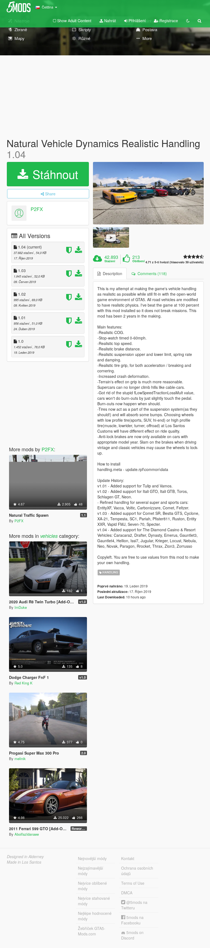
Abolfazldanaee (26, 834)
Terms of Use (132, 883)
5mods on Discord (132, 935)
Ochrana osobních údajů (137, 870)
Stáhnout (53, 174)
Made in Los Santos (24, 862)
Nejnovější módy (92, 858)
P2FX (37, 209)
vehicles (49, 535)
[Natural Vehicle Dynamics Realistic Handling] (148, 193)
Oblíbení (138, 261)
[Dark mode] (188, 20)
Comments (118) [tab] (151, 273)
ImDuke (20, 607)
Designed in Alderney (25, 856)
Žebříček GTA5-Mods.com (91, 931)
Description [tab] (111, 273)
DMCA (126, 892)
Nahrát (109, 20)
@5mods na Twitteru (134, 905)
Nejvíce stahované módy (94, 900)
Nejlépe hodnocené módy (95, 915)
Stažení (109, 261)
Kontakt (127, 858)
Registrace (168, 20)
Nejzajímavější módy (90, 870)
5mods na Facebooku (132, 920)
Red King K (23, 683)
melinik (20, 758)
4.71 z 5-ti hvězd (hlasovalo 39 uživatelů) (174, 262)
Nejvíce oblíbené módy (92, 885)
